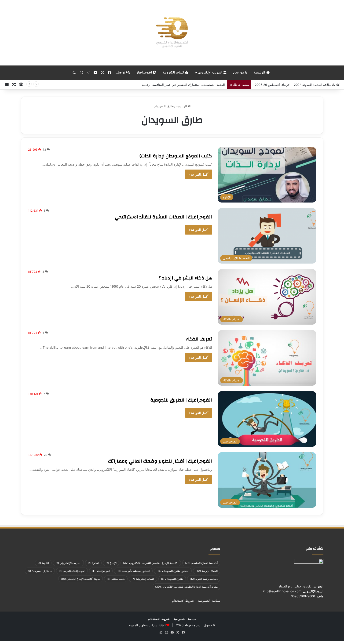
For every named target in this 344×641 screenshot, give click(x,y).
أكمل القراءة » (199, 174)
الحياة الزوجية (207, 570)
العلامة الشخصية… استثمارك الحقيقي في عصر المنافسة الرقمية (183, 85)
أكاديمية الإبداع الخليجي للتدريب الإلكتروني (150, 563)
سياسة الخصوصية (209, 600)
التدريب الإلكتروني (210, 72)
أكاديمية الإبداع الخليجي (201, 563)
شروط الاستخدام (183, 600)
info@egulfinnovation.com (282, 591)
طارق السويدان (172, 578)
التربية (43, 563)
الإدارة (93, 563)
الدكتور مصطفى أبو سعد (133, 570)
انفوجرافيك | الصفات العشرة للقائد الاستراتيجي (163, 217)
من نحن (239, 72)
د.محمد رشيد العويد (204, 578)
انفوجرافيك (144, 72)
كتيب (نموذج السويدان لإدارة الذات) (175, 156)
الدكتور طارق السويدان (173, 570)
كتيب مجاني (116, 578)
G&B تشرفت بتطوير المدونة (147, 625)
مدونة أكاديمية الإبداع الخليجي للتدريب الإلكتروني (186, 586)
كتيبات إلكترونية (174, 72)
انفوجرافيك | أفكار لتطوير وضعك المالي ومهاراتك (160, 461)
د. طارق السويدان (39, 570)
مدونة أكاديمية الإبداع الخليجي (80, 578)
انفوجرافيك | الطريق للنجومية (181, 400)
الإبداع (111, 563)
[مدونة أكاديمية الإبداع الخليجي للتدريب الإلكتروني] (172, 32)
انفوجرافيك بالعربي (72, 570)
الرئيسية (260, 72)
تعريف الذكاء (199, 339)
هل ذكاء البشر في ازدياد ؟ (185, 278)
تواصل (121, 72)
